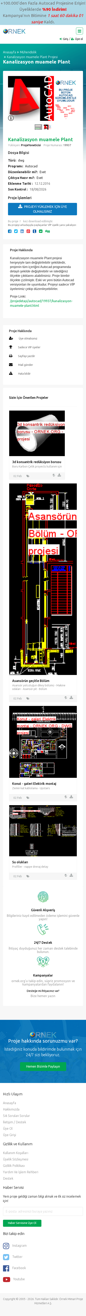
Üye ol (79, 39)
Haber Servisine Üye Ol (22, 1223)
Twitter (17, 1256)
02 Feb (17, 476)
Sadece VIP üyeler (29, 347)
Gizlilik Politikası (14, 1165)
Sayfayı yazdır (26, 356)
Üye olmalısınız (28, 338)
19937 (67, 145)
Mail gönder (25, 364)
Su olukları (20, 862)
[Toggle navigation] (79, 31)
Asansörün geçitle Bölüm (30, 681)
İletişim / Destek (14, 1122)
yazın (51, 996)
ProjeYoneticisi (31, 145)
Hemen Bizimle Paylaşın (43, 1066)
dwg (21, 160)
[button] (13, 101)
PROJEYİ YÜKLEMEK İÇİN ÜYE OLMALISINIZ (45, 209)
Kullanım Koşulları (15, 1153)
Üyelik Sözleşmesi (15, 1159)
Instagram (19, 1245)
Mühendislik (28, 52)
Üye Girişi (9, 1135)
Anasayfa (9, 52)
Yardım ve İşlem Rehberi (20, 1172)
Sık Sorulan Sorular (16, 1116)
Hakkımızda (11, 1109)
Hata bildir (24, 373)
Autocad (31, 166)
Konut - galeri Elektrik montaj (34, 783)
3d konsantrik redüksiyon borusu (36, 462)
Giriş (65, 39)
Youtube (19, 1279)
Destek (8, 1178)
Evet (43, 172)
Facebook (19, 1268)
